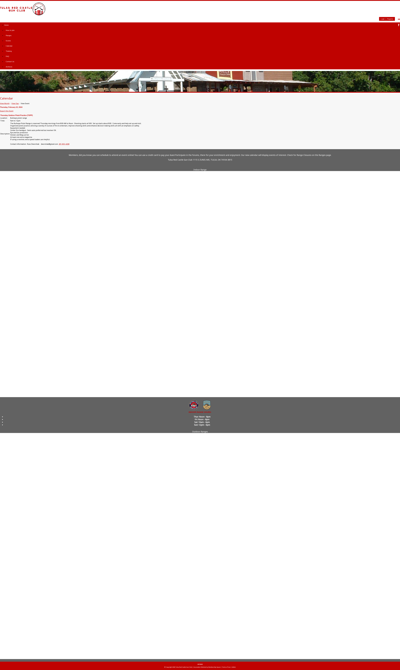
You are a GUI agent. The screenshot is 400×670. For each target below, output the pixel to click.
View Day (15, 103)
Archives (9, 67)
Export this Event (6, 111)
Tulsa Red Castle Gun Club (184, 667)
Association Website (199, 667)
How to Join (10, 30)
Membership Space (214, 667)
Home (6, 25)
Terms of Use (226, 667)
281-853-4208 (64, 144)
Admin (234, 667)
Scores (8, 41)
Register (390, 19)
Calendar (9, 46)
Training (9, 51)
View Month (4, 103)
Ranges (8, 35)
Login (383, 19)
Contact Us (10, 61)
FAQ (7, 56)
